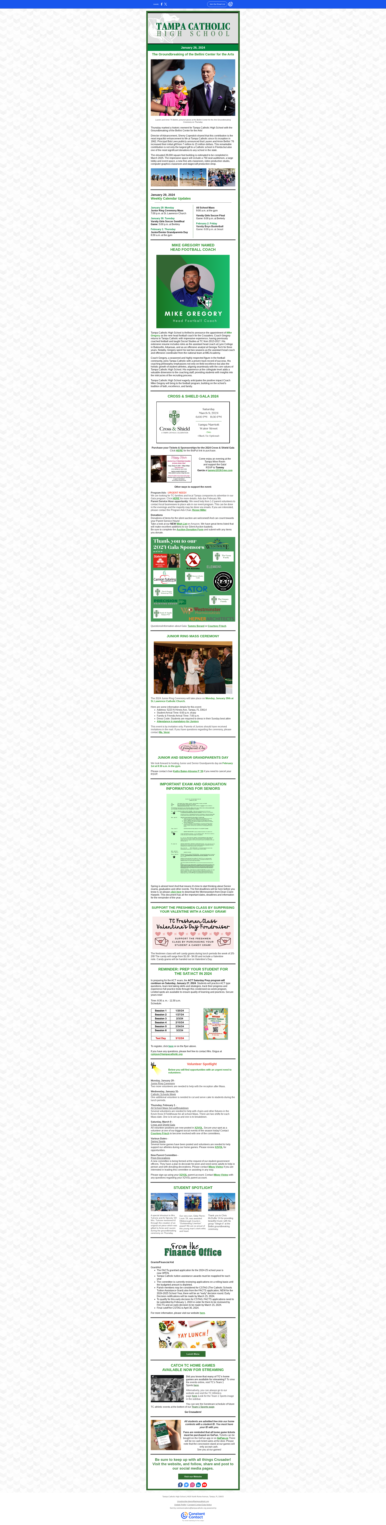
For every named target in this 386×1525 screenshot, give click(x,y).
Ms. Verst (164, 732)
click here (176, 892)
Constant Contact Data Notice (199, 1505)
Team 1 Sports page (203, 1407)
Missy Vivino (216, 1167)
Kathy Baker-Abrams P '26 (188, 771)
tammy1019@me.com (220, 470)
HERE (179, 450)
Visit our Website (193, 1476)
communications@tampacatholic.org (191, 1508)
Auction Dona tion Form (190, 529)
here (171, 1046)
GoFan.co (222, 1438)
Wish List (182, 524)
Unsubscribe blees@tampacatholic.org (193, 1501)
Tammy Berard (196, 626)
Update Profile (180, 1505)
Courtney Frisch (217, 626)
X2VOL (199, 1127)
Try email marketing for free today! (193, 1520)
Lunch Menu (193, 1354)
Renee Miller (199, 510)
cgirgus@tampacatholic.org (167, 1054)
